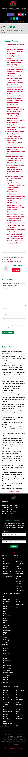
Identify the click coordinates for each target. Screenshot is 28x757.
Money (5, 658)
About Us (17, 686)
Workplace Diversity (6, 676)
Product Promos (18, 708)
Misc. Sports (19, 581)
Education (6, 697)
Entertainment (7, 593)
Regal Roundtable (7, 634)
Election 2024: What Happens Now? (13, 488)
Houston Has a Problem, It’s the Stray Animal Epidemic (15, 178)
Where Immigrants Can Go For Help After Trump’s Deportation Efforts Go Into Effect (13, 467)
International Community (7, 701)
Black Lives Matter (6, 560)
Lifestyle (17, 593)
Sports (16, 555)
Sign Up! (14, 546)
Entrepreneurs (7, 653)
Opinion (4, 555)
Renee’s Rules (7, 571)
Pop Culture (7, 630)
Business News (6, 649)
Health (18, 599)
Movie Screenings (19, 699)
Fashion (18, 597)
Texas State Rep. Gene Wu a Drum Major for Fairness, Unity (15, 62)
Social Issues (7, 724)
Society (5, 574)
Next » (18, 491)
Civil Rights (7, 262)
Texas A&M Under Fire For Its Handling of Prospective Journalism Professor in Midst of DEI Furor (16, 169)
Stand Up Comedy (6, 639)
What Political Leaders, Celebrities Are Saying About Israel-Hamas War (15, 205)
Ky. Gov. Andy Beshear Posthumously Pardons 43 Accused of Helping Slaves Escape (13, 358)
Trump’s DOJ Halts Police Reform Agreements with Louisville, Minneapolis (12, 447)
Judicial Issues (5, 706)
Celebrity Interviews (6, 603)
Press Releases (18, 703)
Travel (17, 607)
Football (18, 569)
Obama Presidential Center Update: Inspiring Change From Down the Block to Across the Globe (13, 406)
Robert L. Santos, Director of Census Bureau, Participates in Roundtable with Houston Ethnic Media (16, 125)
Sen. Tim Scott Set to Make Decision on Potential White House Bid (16, 107)
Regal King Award (6, 720)
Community (9, 30)
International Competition (20, 573)
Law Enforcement (7, 711)
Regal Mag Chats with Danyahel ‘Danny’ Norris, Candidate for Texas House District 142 (13, 388)
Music (5, 628)
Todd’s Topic (7, 576)
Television (6, 642)
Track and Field (19, 587)
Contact (5, 502)
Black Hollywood (6, 598)
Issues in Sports (18, 577)
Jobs (4, 655)
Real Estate (7, 665)
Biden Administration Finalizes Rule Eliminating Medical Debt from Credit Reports (13, 479)
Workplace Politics (6, 681)
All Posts (16, 270)
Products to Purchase (7, 662)
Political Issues (18, 30)
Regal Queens (6, 726)
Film (4, 611)
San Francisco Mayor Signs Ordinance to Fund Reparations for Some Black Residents (13, 400)
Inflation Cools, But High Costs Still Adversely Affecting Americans (15, 218)
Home (2, 30)
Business (5, 644)
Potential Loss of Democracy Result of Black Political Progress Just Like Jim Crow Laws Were (15, 89)
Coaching (19, 566)
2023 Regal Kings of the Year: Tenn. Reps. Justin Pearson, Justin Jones (15, 241)
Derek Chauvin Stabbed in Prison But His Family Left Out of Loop (16, 225)
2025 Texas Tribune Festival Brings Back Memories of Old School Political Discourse (13, 413)
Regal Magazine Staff (19, 714)
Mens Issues (20, 602)
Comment (5, 289)
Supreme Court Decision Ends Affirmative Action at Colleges (15, 51)
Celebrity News (6, 608)
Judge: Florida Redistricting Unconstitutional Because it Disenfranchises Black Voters (16, 196)
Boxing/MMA (20, 564)
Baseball (18, 559)
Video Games (20, 591)
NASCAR (18, 583)
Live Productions (7, 615)
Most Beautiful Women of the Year (6, 622)
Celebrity (6, 564)
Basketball (19, 561)
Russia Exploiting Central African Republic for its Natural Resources (15, 134)
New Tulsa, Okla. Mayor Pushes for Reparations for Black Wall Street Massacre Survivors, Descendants (12, 440)
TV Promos (19, 719)
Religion (5, 569)
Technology (7, 668)
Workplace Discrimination (8, 672)
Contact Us (20, 748)
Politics (5, 566)
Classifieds (14, 752)
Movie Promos (20, 695)
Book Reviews (7, 695)
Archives (17, 726)
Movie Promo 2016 (20, 691)
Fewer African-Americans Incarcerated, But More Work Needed (15, 212)
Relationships (20, 604)
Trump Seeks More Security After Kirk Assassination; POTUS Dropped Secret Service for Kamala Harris (13, 429)
